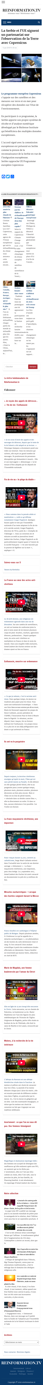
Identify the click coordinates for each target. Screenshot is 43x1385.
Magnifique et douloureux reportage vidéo (20, 1161)
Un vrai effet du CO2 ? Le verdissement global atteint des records (26, 1227)
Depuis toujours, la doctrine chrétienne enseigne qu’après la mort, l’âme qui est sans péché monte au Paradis (19, 779)
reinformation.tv (22, 10)
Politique (22, 1374)
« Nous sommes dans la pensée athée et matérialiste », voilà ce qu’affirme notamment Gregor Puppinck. (20, 517)
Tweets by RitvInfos (12, 570)
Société (30, 1374)
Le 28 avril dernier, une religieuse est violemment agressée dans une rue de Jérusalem (19, 621)
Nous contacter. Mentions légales (17, 1352)
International (18, 1368)
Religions (21, 1371)
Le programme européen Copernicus (21, 93)
